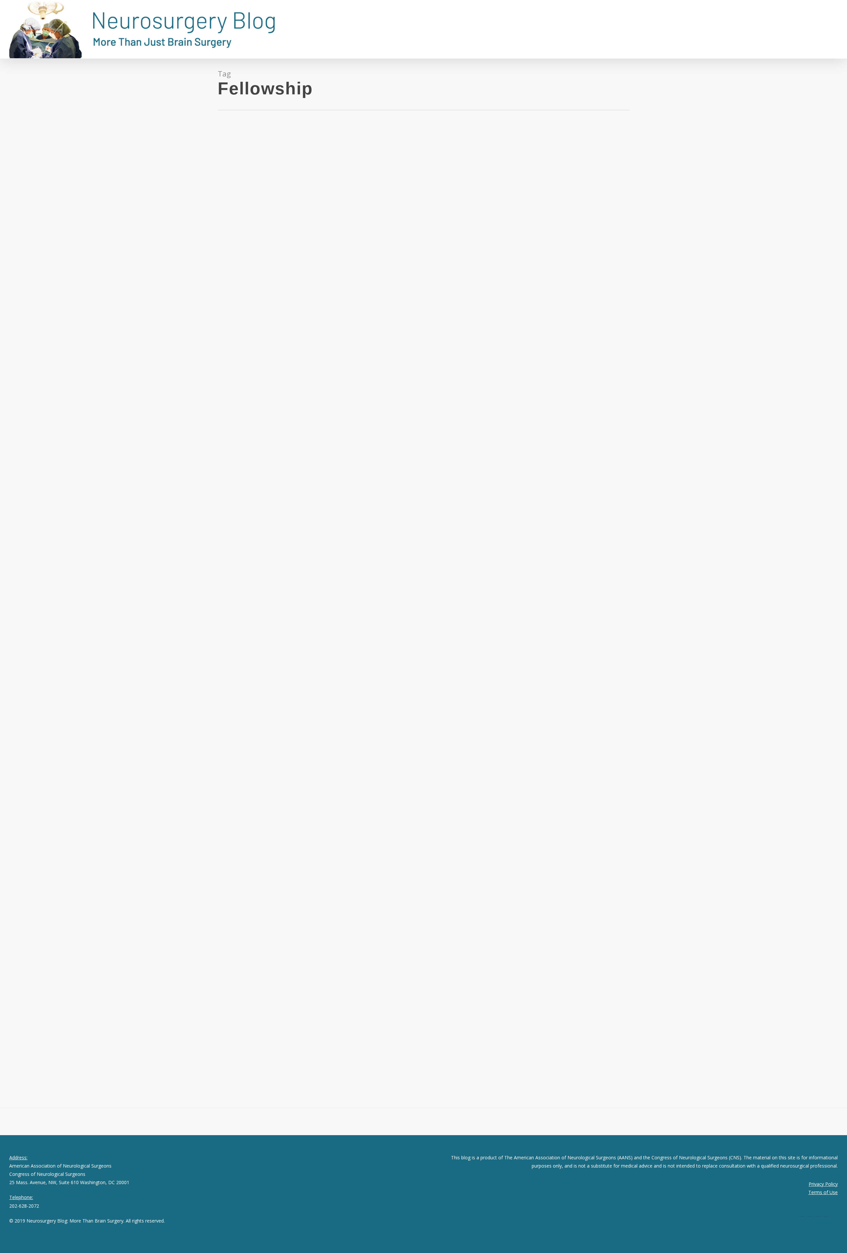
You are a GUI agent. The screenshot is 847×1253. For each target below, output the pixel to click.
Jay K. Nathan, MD (28, 256)
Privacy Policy (823, 1184)
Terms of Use (823, 1192)
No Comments (79, 256)
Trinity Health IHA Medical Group (95, 1060)
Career (54, 256)
